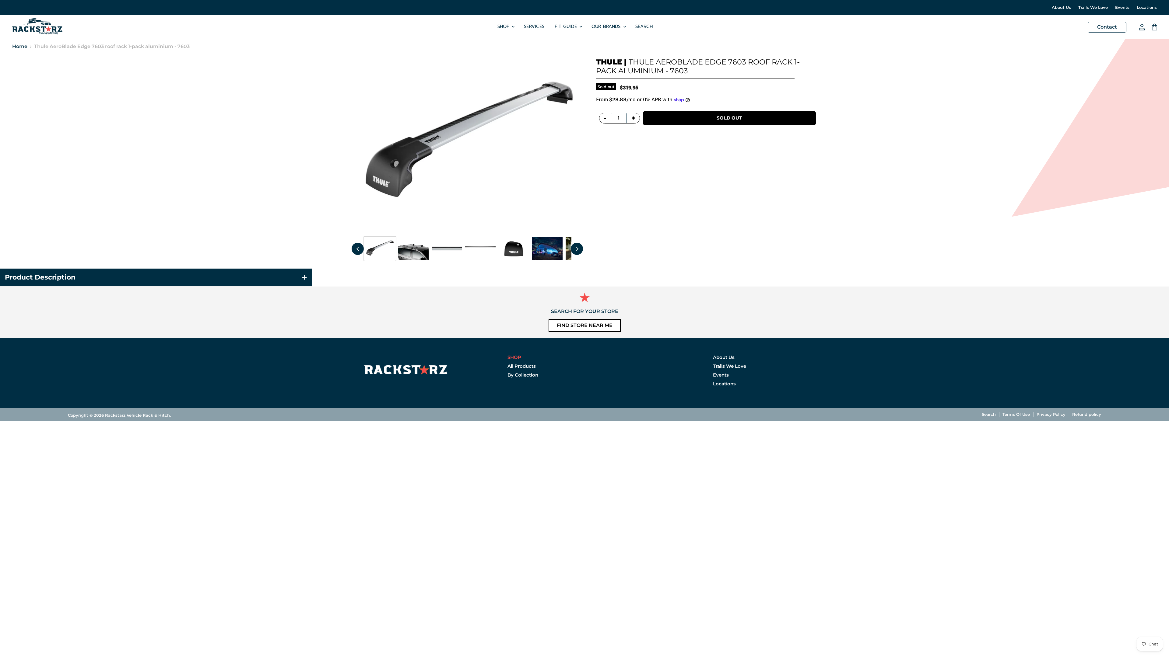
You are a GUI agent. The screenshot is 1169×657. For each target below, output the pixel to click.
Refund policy (1086, 414)
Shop (504, 26)
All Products (521, 366)
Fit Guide (567, 26)
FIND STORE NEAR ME (585, 325)
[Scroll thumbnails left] (358, 249)
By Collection (522, 375)
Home (19, 46)
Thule (609, 61)
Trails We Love (1093, 7)
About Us (1061, 7)
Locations (1147, 7)
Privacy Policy (1051, 414)
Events (1122, 7)
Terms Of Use (1016, 414)
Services (534, 26)
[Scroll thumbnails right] (577, 249)
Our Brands (607, 26)
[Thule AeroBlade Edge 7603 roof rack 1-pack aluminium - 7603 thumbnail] (380, 249)
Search (644, 26)
